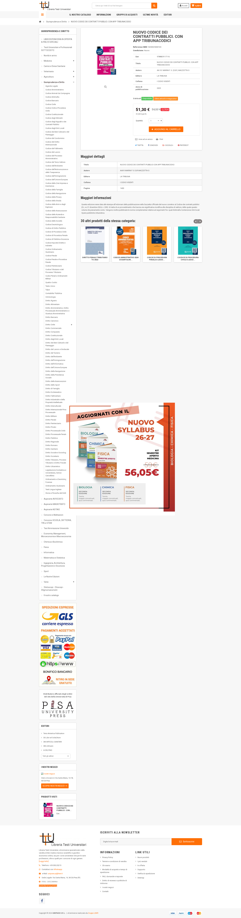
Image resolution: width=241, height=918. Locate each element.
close (173, 513)
